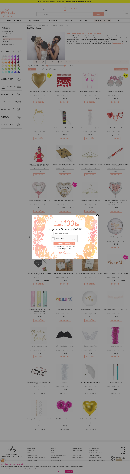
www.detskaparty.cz (62, 470)
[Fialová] (12, 56)
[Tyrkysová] (8, 71)
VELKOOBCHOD (7, 125)
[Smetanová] (2, 65)
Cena (43, 65)
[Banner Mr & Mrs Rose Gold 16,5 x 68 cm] (116, 270)
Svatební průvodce (77, 450)
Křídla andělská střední (90, 346)
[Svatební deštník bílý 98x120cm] (90, 379)
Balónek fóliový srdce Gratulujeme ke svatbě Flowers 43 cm (116, 201)
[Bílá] (2, 56)
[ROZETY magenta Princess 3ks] (65, 412)
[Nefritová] (2, 68)
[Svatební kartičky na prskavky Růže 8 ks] (90, 270)
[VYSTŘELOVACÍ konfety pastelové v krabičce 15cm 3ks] (39, 307)
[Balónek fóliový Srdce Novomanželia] (65, 198)
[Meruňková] (5, 62)
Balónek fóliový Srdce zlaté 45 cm (90, 419)
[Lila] (8, 56)
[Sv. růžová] (5, 59)
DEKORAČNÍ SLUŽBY (9, 102)
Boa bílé (64, 382)
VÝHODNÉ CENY (7, 94)
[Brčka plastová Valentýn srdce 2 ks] (90, 88)
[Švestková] (15, 56)
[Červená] (12, 62)
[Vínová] (15, 62)
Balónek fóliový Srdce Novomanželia (65, 200)
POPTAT (116, 138)
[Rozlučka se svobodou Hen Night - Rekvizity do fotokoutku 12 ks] (39, 161)
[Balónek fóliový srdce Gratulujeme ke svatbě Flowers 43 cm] (116, 198)
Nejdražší (59, 62)
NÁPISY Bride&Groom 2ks (39, 346)
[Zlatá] (12, 65)
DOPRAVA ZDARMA (8, 87)
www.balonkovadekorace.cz (80, 470)
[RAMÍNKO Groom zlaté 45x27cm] (90, 198)
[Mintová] (5, 71)
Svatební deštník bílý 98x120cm (90, 382)
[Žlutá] (8, 65)
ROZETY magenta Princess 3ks (65, 419)
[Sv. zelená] (15, 68)
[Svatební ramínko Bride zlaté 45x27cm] (90, 161)
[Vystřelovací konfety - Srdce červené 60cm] (65, 88)
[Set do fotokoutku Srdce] (116, 125)
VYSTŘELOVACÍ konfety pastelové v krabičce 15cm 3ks (39, 310)
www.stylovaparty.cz (115, 470)
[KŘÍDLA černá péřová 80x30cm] (65, 343)
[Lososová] (2, 59)
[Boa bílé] (65, 379)
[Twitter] (8, 461)
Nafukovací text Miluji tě (65, 309)
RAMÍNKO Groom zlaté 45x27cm (90, 200)
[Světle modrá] (12, 71)
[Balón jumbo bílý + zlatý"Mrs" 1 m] (90, 307)
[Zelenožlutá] (5, 68)
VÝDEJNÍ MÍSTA (7, 79)
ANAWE (81, 473)
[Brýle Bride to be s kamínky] (116, 88)
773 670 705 (72, 8)
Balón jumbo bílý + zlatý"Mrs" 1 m (90, 309)
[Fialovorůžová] (18, 56)
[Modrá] (15, 71)
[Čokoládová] (18, 65)
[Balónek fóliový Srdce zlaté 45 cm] (90, 416)
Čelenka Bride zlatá (39, 128)
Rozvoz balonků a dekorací (58, 455)
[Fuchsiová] (12, 59)
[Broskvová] (2, 62)
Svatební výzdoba (56, 460)
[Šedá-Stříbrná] (5, 56)
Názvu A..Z (68, 62)
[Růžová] (8, 59)
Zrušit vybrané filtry (121, 69)
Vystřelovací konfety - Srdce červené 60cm (65, 92)
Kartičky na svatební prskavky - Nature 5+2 (64, 164)
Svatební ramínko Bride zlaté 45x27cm (90, 164)
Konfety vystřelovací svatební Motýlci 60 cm (39, 419)
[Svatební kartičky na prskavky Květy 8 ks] (65, 270)
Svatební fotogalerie (77, 457)
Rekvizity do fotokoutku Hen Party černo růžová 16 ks (39, 383)
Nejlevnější (50, 62)
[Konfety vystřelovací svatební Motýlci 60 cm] (39, 416)
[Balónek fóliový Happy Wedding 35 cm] (116, 234)
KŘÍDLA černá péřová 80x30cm (65, 346)
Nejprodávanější (39, 62)
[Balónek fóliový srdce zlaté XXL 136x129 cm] (39, 88)
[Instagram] (20, 461)
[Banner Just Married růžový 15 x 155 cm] (116, 307)
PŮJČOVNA (5, 117)
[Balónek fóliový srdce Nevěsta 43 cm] (39, 198)
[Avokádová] (12, 68)
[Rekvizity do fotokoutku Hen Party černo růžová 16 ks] (39, 379)
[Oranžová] (8, 62)
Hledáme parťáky (55, 462)
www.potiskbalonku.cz (99, 470)
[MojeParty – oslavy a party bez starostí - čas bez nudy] (7, 12)
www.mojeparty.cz (13, 470)
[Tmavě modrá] (18, 71)
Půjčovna (53, 452)
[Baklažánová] (18, 59)
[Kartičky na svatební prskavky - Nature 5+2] (65, 161)
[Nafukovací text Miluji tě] (65, 307)
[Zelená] (18, 68)
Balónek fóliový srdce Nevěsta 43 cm (39, 200)
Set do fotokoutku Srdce (116, 128)
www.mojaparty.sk (28, 470)
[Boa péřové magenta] (116, 343)
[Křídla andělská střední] (90, 343)
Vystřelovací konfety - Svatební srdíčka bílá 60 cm (116, 164)
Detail (44, 95)
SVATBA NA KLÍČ (7, 109)
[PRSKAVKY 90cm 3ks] (116, 379)
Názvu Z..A (77, 62)
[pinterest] (14, 461)
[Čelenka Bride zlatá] (39, 125)
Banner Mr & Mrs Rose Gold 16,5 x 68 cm (116, 273)
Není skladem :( (39, 393)
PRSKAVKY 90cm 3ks (116, 382)
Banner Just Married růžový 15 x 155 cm (116, 309)
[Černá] (18, 62)
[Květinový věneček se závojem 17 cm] (90, 125)
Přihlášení (106, 10)
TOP (30, 62)
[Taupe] (5, 65)
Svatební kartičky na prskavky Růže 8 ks (90, 273)
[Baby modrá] (2, 71)
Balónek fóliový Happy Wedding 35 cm (116, 237)
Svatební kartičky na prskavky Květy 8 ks (65, 273)
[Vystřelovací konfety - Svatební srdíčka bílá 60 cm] (116, 161)
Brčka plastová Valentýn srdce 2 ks (90, 91)
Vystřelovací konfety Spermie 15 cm (64, 128)
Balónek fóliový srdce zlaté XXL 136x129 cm (39, 92)
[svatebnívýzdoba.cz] (12, 449)
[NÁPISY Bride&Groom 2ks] (39, 343)
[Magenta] (15, 59)
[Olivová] (8, 68)
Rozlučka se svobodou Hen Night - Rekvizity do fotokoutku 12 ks (39, 164)
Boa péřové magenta (116, 346)
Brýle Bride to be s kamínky (116, 91)
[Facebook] (3, 461)
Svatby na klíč (55, 457)
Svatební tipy (75, 452)
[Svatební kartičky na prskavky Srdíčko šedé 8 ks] (39, 270)
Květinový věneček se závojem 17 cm (90, 128)
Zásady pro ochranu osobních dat (36, 457)
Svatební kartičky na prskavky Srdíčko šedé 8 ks (39, 274)
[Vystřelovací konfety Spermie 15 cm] (65, 125)
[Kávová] (15, 65)
